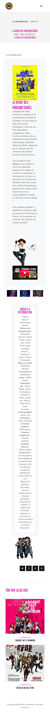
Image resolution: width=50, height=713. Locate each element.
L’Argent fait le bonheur (25, 640)
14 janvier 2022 (25, 685)
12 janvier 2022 (25, 637)
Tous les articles (27, 34)
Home (16, 34)
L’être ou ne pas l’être (25, 688)
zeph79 (34, 22)
